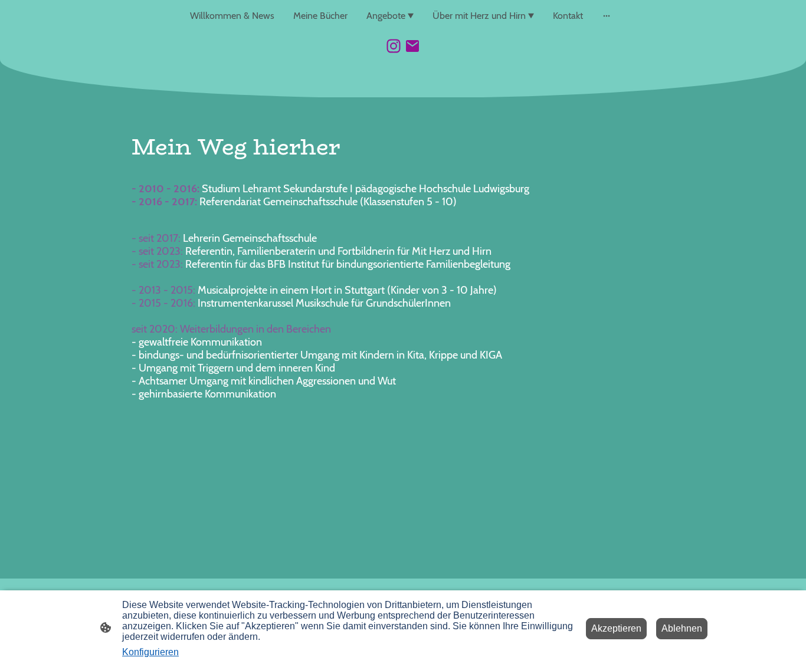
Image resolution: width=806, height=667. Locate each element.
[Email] (412, 46)
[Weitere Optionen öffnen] (606, 16)
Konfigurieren (150, 652)
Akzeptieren (616, 628)
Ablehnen (681, 628)
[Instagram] (393, 46)
